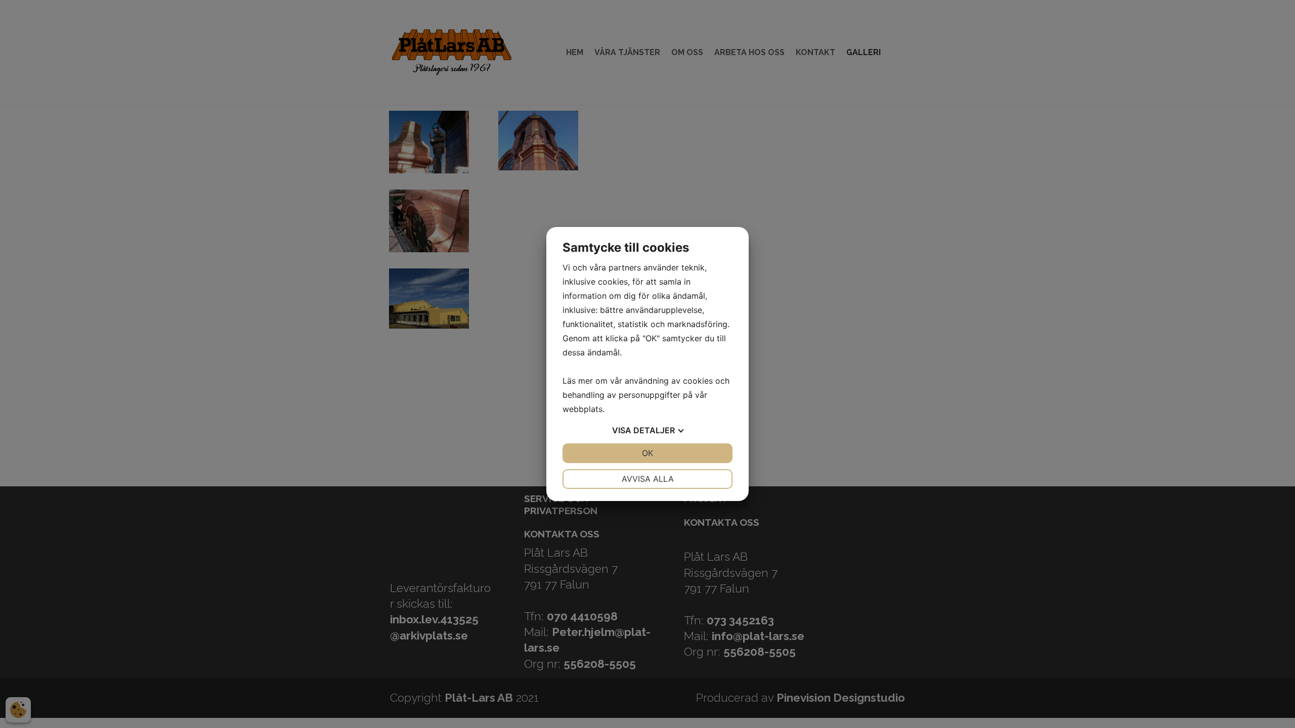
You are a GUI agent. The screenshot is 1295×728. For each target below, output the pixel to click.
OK (647, 453)
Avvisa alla (648, 479)
